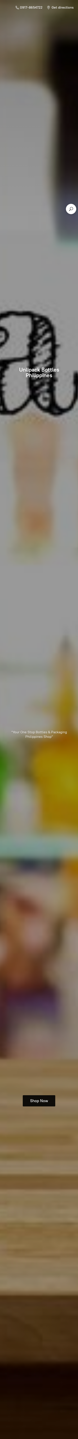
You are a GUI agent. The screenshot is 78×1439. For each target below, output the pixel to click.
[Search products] (71, 209)
